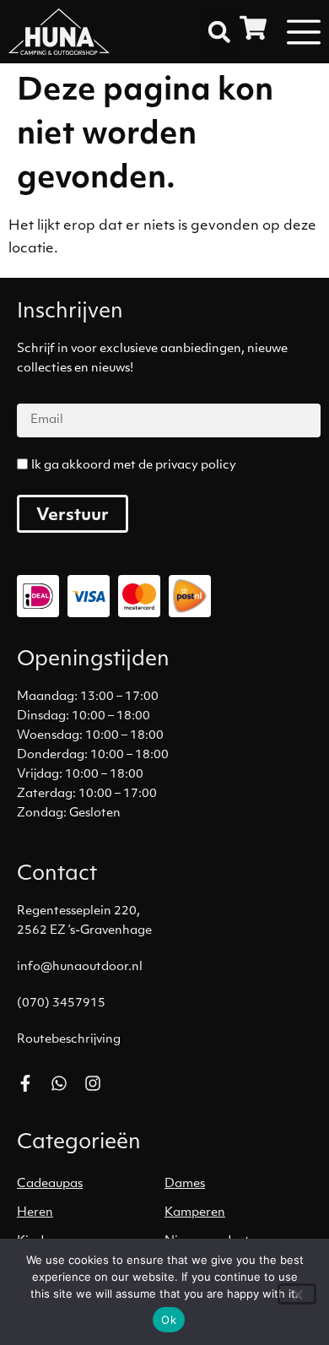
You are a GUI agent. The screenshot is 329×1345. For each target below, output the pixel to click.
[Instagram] (92, 1083)
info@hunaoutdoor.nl (80, 967)
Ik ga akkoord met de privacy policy (133, 465)
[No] (297, 1293)
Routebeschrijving (69, 1039)
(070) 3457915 (61, 1003)
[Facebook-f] (25, 1083)
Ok (168, 1319)
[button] (219, 32)
